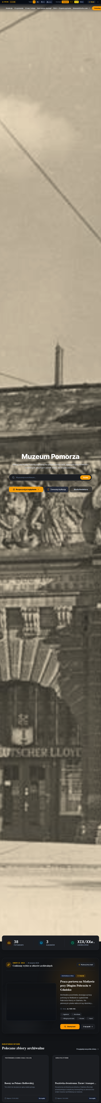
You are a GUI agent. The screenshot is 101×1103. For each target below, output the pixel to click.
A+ (38, 2)
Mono (81, 2)
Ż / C (71, 2)
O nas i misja (30, 8)
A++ (42, 2)
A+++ (49, 2)
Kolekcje (9, 8)
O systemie (19, 8)
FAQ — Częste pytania (62, 8)
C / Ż (76, 2)
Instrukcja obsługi (44, 8)
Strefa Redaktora (81, 489)
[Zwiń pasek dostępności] (98, 2)
